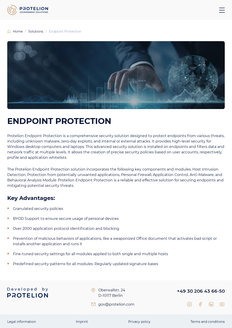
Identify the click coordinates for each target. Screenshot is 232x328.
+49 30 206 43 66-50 (201, 291)
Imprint (82, 322)
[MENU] (222, 10)
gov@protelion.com (116, 304)
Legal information (21, 322)
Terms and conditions (208, 322)
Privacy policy (139, 322)
